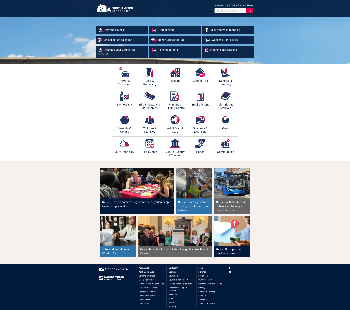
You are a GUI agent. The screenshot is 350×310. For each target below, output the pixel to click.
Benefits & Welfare (147, 276)
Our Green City (205, 280)
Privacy (201, 287)
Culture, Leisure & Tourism (180, 284)
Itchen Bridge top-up (171, 39)
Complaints (144, 303)
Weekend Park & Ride (225, 39)
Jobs (200, 268)
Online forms (237, 5)
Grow (171, 298)
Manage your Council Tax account (117, 52)
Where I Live (221, 5)
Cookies (172, 272)
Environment (174, 294)
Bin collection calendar (118, 39)
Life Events (203, 276)
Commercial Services (148, 295)
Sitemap (202, 295)
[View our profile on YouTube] (240, 271)
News (250, 5)
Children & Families (147, 291)
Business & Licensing (148, 287)
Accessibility (144, 268)
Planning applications (223, 49)
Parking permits (168, 49)
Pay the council (114, 29)
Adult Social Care (146, 272)
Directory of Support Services (178, 289)
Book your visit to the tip (225, 29)
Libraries (202, 272)
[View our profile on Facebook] (240, 267)
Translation (203, 299)
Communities (144, 299)
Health (171, 302)
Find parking (166, 29)
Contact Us (174, 268)
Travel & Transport (206, 303)
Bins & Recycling (146, 280)
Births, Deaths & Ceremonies (151, 284)
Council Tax (174, 276)
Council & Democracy (178, 280)
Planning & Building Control (210, 284)
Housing (172, 306)
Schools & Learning (206, 291)
